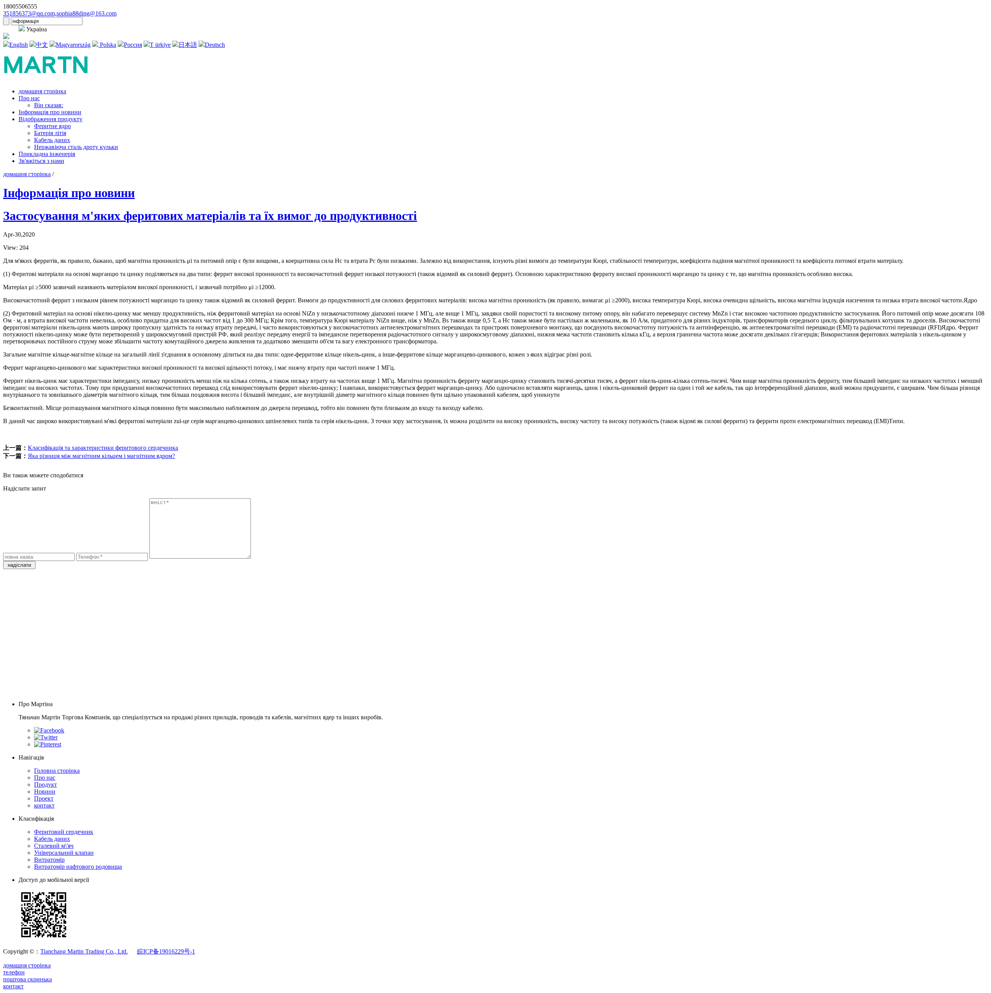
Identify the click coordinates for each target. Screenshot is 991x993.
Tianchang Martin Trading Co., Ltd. (84, 951)
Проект (43, 798)
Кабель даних (52, 140)
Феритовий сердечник (63, 831)
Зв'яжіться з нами (41, 161)
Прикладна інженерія (47, 154)
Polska (107, 44)
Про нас (29, 98)
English (18, 44)
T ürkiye (160, 44)
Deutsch (215, 44)
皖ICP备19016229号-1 (166, 951)
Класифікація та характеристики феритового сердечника (103, 447)
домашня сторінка (42, 91)
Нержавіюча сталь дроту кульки (76, 147)
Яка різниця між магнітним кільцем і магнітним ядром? (101, 456)
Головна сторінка (57, 770)
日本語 (187, 44)
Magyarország (73, 44)
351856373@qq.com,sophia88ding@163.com (60, 13)
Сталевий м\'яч (54, 845)
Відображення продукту (50, 119)
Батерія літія (50, 133)
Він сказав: (48, 105)
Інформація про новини (50, 112)
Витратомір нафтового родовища (78, 866)
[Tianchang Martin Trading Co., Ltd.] (51, 78)
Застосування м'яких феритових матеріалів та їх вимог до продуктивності (210, 216)
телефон (14, 972)
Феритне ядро (52, 126)
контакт (44, 805)
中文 (42, 44)
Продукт (45, 784)
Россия (133, 44)
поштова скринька (27, 979)
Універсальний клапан (64, 852)
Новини (44, 791)
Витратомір (49, 859)
